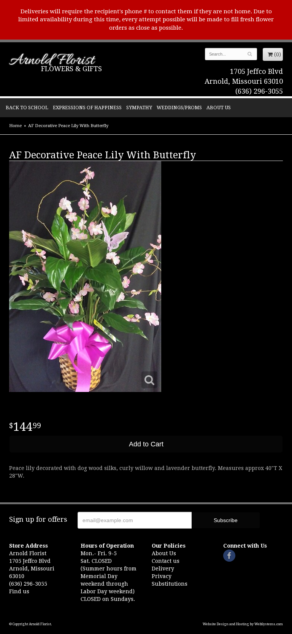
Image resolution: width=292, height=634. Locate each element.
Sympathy (139, 107)
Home (15, 125)
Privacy (161, 576)
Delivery (163, 569)
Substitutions (169, 584)
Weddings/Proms (179, 107)
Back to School (27, 107)
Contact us (165, 561)
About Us (218, 107)
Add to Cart (146, 444)
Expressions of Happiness (87, 107)
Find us (19, 591)
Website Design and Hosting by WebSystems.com (243, 624)
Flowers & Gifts (71, 69)
